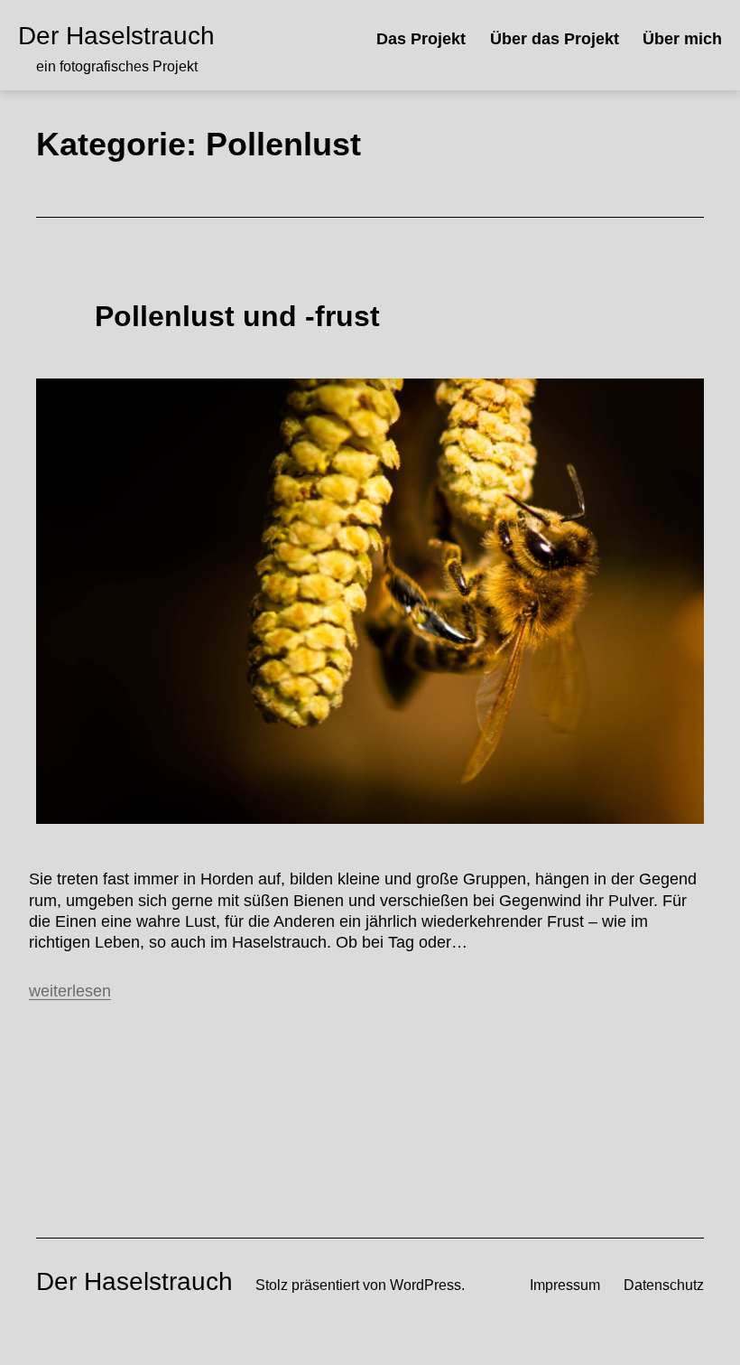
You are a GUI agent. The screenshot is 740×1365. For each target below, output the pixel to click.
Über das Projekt (554, 39)
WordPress (425, 1284)
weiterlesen (70, 991)
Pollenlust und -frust (237, 316)
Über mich (682, 39)
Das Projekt (421, 39)
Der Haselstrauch (116, 36)
